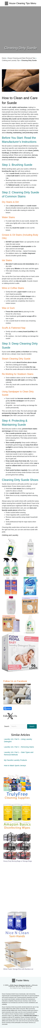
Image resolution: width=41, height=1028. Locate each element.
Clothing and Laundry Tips (11, 60)
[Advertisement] (20, 24)
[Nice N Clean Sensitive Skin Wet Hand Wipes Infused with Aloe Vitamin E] (17, 924)
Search (6, 726)
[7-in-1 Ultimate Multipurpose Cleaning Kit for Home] (17, 786)
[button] (32, 726)
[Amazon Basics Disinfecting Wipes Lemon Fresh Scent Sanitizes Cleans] (17, 816)
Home (4, 58)
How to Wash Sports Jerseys (15, 765)
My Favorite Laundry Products (15, 760)
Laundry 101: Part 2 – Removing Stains (19, 747)
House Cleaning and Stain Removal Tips (21, 58)
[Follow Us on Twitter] (10, 716)
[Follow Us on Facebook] (17, 694)
